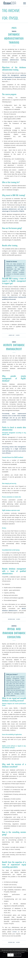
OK (10, 955)
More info (17, 955)
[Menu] (24, 3)
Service (14, 342)
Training (14, 31)
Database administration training (14, 38)
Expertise (14, 626)
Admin (18, 335)
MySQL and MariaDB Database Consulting (14, 633)
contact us (15, 932)
